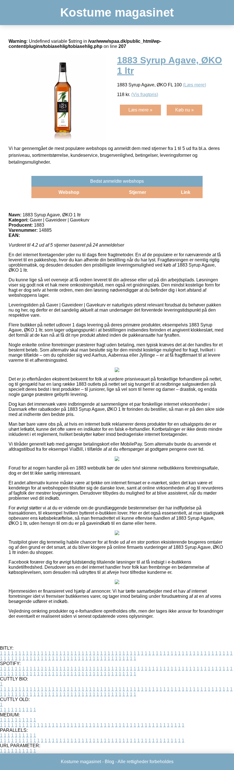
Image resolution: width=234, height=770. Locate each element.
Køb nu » (184, 109)
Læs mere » (140, 109)
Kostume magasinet (117, 12)
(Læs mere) (194, 84)
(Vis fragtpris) (144, 94)
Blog (109, 761)
